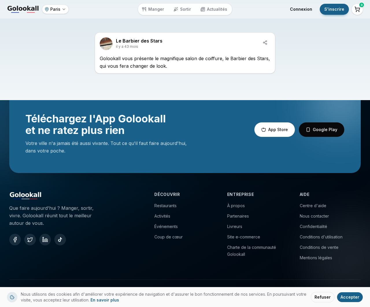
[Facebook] (15, 239)
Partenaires (238, 216)
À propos (236, 205)
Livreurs (234, 226)
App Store (278, 129)
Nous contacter (314, 216)
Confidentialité (313, 226)
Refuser (322, 297)
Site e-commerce (243, 236)
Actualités (217, 9)
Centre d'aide (313, 205)
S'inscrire (334, 9)
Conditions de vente (319, 247)
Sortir (185, 9)
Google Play (325, 129)
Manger (156, 9)
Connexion (301, 9)
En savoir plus (104, 299)
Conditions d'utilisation (321, 236)
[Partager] (265, 42)
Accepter (350, 297)
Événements (166, 226)
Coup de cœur (168, 236)
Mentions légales (316, 257)
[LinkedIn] (45, 239)
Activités (162, 216)
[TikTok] (60, 239)
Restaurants (165, 205)
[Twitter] (30, 239)
